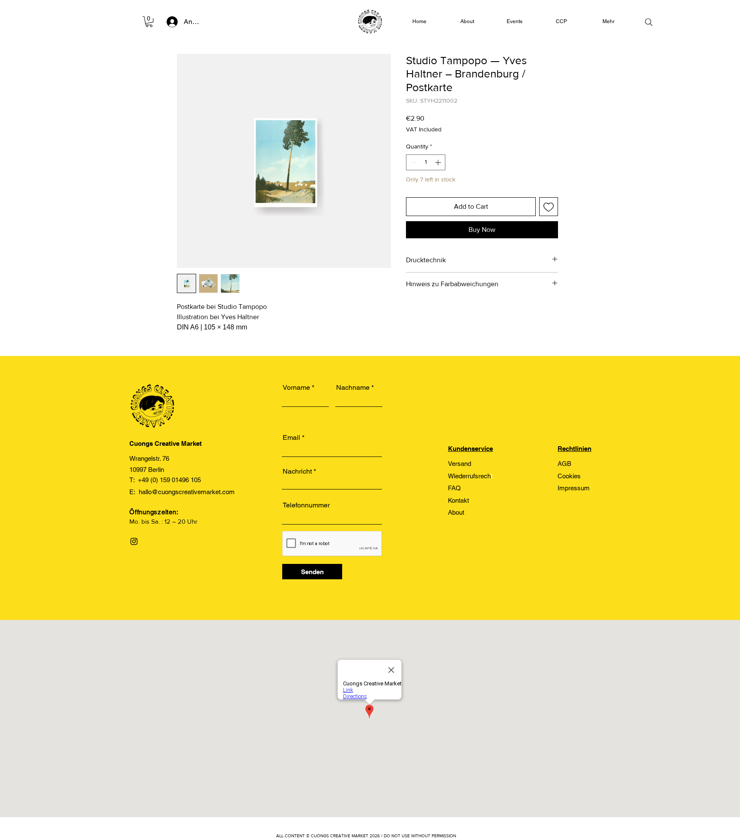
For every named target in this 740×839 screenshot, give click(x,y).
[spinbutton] (425, 162)
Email (291, 437)
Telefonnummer (306, 505)
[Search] (649, 22)
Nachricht (297, 471)
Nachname (353, 387)
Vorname (296, 387)
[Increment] (438, 162)
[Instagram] (134, 541)
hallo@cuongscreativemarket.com (187, 491)
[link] (149, 21)
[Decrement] (412, 162)
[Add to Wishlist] (548, 206)
